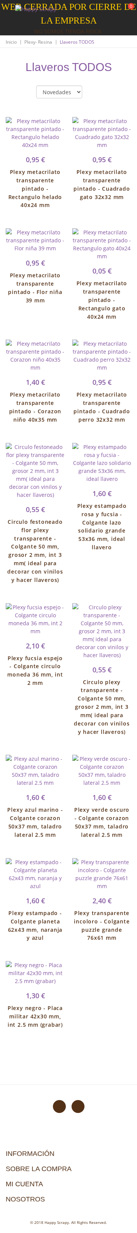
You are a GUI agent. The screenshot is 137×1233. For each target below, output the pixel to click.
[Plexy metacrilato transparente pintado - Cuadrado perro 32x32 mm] (101, 355)
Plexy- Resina (38, 42)
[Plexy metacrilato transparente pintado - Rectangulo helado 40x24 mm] (35, 133)
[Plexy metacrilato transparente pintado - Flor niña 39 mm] (35, 240)
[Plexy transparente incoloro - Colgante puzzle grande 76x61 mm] (101, 874)
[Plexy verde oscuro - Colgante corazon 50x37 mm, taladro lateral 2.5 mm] (101, 771)
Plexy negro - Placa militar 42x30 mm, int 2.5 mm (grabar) (35, 1016)
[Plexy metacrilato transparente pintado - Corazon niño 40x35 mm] (35, 355)
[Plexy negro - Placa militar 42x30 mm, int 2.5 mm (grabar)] (35, 973)
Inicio (11, 42)
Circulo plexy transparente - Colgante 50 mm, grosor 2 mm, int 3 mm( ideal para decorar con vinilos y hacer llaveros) (101, 706)
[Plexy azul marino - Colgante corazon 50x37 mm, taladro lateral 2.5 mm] (35, 771)
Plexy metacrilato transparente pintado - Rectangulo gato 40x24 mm (101, 300)
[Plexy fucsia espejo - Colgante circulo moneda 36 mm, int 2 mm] (35, 619)
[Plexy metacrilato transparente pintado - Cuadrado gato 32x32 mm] (101, 133)
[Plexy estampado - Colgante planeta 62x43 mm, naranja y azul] (35, 874)
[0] (126, 11)
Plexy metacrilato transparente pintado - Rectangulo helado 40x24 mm (35, 188)
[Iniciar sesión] (102, 11)
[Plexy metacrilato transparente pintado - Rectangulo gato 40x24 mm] (101, 244)
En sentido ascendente (94, 92)
